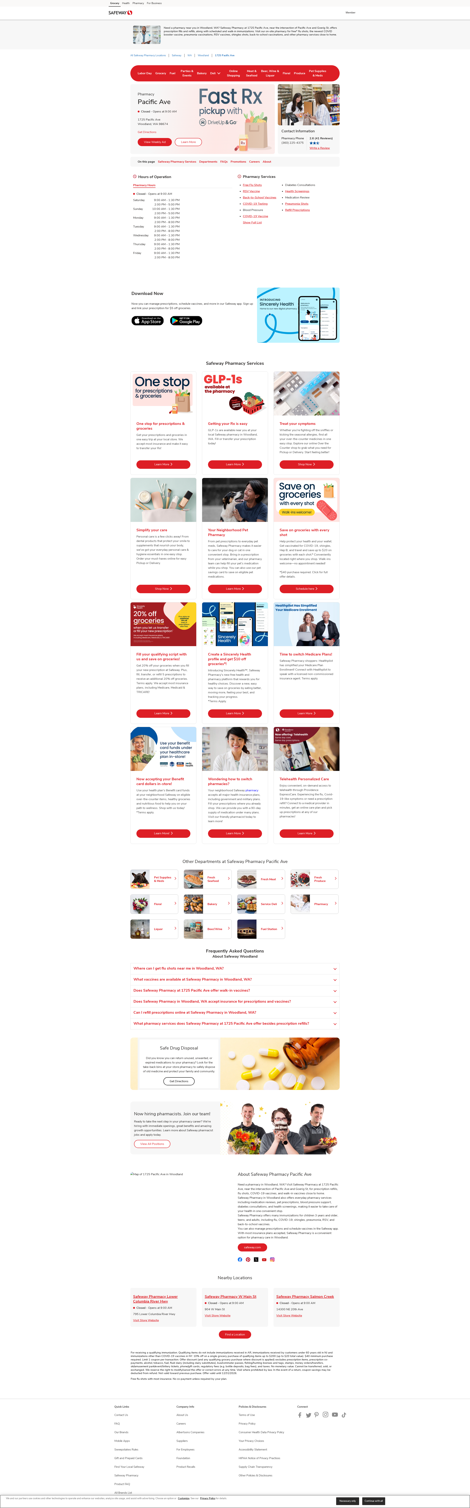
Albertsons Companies (190, 1432)
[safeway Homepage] (120, 13)
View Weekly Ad (155, 142)
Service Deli (271, 904)
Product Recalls (185, 1467)
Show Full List (252, 223)
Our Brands (121, 1432)
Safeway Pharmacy (126, 1475)
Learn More (188, 142)
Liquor (164, 929)
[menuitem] (144, 73)
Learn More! (172, 833)
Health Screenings (297, 191)
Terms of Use (247, 1415)
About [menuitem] (267, 162)
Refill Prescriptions (297, 210)
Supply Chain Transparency (255, 1467)
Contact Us (121, 1415)
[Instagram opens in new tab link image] (326, 1416)
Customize (183, 1498)
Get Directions (147, 132)
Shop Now (316, 464)
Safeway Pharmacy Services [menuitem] (177, 162)
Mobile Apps (122, 1441)
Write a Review (320, 148)
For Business (154, 3)
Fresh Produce (324, 879)
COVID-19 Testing (255, 204)
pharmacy (251, 790)
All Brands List (123, 1493)
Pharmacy (138, 3)
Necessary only (347, 1501)
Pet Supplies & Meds (164, 879)
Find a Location (238, 1334)
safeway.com (255, 1247)
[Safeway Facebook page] (300, 1416)
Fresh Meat (271, 879)
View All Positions (155, 1144)
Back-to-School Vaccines (259, 198)
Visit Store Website (146, 1320)
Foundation (183, 1458)
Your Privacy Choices (251, 1441)
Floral (164, 904)
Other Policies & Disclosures (255, 1475)
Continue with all (374, 1501)
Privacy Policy (247, 1423)
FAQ (117, 1423)
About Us (182, 1415)
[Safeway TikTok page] (343, 1416)
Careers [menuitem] (254, 162)
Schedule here (315, 589)
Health (126, 3)
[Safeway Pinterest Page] (317, 1416)
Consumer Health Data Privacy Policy (261, 1432)
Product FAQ (122, 1484)
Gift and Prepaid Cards (128, 1458)
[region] (235, 1501)
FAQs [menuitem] (224, 162)
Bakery (217, 904)
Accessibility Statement (253, 1449)
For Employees (185, 1449)
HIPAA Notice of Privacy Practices (259, 1458)
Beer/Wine (217, 929)
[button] (351, 12)
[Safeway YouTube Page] (335, 1416)
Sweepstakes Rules (126, 1449)
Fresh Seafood (217, 879)
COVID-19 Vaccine (255, 216)
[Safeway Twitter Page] (308, 1416)
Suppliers (182, 1441)
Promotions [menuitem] (238, 162)
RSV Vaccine (251, 191)
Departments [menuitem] (208, 162)
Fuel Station (271, 929)
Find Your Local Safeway (129, 1467)
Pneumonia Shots (296, 204)
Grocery (114, 3)
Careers (181, 1423)
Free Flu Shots (252, 185)
